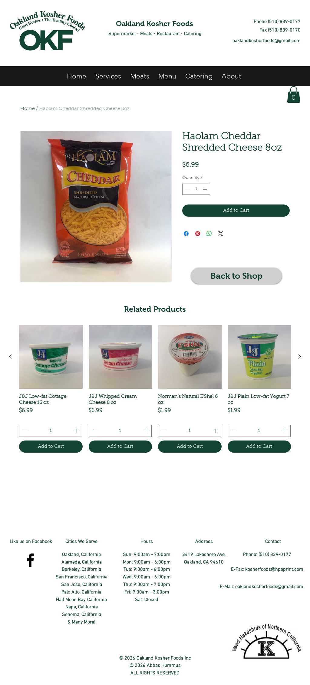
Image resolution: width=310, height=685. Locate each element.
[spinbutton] (196, 189)
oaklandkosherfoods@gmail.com (266, 41)
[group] (155, 389)
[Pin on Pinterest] (197, 233)
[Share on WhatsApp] (209, 233)
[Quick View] (51, 357)
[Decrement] (187, 189)
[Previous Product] (10, 356)
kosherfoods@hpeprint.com (274, 570)
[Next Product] (299, 356)
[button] (294, 94)
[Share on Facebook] (186, 233)
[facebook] (30, 560)
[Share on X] (220, 233)
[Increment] (205, 189)
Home (27, 108)
